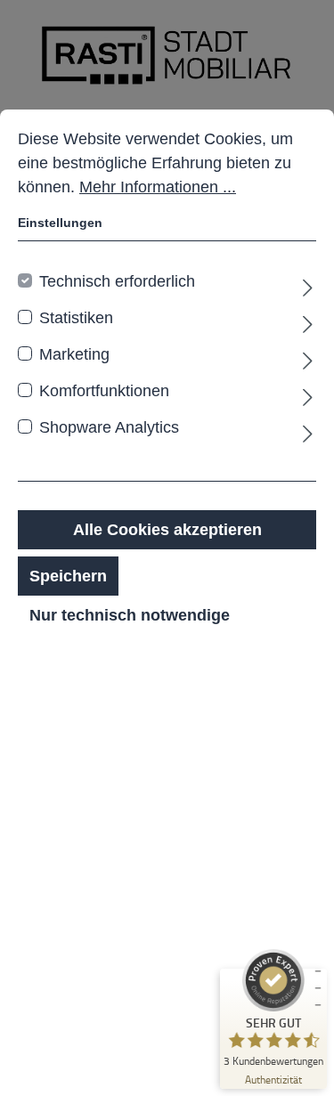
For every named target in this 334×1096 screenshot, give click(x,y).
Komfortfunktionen (104, 391)
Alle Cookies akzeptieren (167, 530)
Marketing (74, 354)
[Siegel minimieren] (318, 988)
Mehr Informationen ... (157, 187)
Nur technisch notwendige (129, 615)
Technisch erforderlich (117, 281)
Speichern (68, 576)
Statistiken (76, 318)
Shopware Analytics (109, 427)
